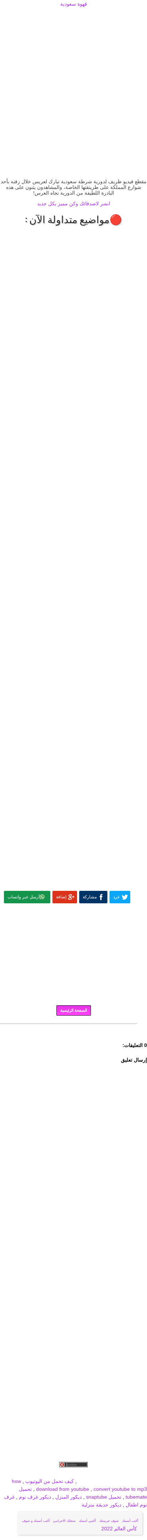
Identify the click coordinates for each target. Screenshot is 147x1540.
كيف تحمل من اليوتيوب (49, 1481)
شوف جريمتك (109, 1521)
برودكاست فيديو (106, 1473)
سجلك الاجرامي (64, 1521)
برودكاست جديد (37, 1473)
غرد (116, 896)
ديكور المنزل (68, 1497)
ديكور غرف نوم (34, 1497)
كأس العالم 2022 (119, 1528)
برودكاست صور (71, 1473)
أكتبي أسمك (87, 1521)
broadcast (89, 1481)
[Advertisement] (73, 17)
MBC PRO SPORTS (124, 1481)
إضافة (61, 896)
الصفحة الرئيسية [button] (73, 1010)
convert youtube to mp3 (120, 1489)
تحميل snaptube (103, 1497)
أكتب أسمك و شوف (36, 1521)
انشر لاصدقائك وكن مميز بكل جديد (73, 203)
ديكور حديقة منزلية (101, 1505)
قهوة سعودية (73, 4)
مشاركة (90, 896)
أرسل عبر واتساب (23, 896)
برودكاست (73, 1029)
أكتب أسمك (130, 1521)
